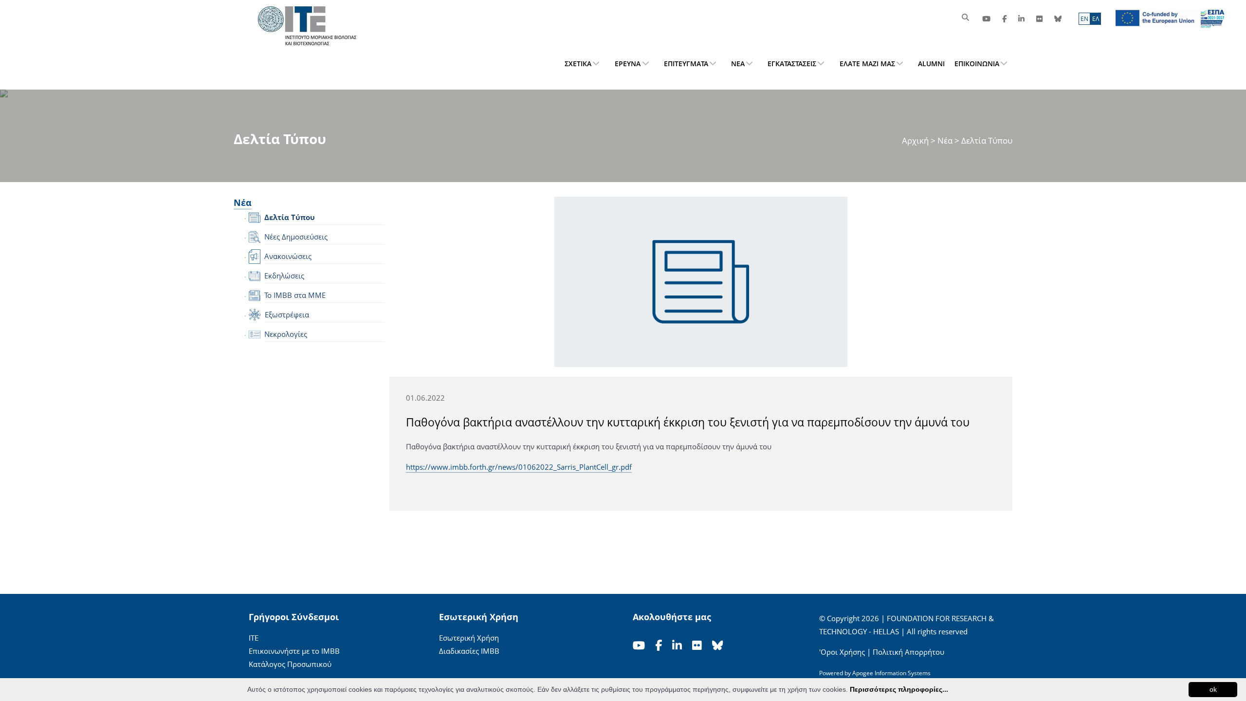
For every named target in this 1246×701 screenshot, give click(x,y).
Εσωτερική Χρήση (469, 638)
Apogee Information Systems (891, 673)
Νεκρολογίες (285, 334)
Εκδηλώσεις (284, 275)
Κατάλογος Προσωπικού (290, 664)
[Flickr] (1039, 18)
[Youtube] (986, 18)
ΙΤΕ (253, 638)
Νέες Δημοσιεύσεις (296, 236)
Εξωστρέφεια (287, 314)
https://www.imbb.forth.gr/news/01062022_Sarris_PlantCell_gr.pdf (519, 467)
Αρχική (916, 140)
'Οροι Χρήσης (842, 652)
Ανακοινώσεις (288, 256)
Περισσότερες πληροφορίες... (899, 689)
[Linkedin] (1021, 18)
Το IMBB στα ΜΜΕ (295, 295)
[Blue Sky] (1057, 18)
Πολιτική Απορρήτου (908, 652)
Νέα (945, 140)
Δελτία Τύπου (289, 217)
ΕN (1084, 19)
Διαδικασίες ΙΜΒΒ (469, 651)
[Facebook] (1004, 18)
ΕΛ (1095, 19)
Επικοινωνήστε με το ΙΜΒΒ (294, 651)
